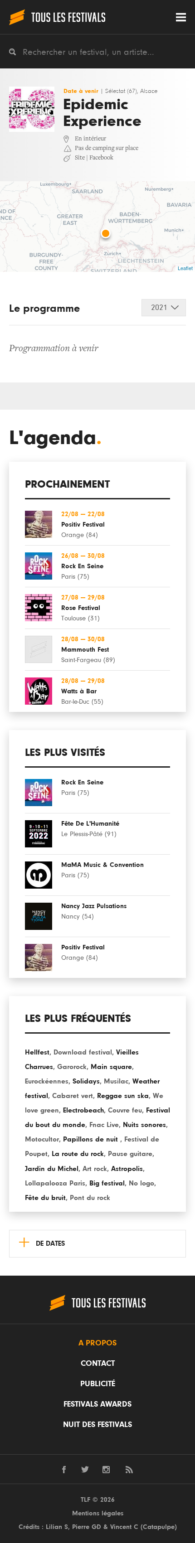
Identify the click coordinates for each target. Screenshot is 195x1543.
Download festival (83, 1052)
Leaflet (185, 267)
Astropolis (127, 1168)
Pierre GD (86, 1527)
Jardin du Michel (51, 1168)
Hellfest (37, 1052)
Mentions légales (97, 1513)
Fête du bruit (45, 1197)
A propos (97, 1343)
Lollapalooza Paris (55, 1183)
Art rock (95, 1168)
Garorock (72, 1066)
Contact (98, 1363)
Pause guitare (130, 1153)
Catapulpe (159, 1527)
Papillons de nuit (91, 1139)
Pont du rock (90, 1197)
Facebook (101, 158)
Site (80, 158)
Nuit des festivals (97, 1425)
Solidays (86, 1081)
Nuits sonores (144, 1124)
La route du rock (78, 1153)
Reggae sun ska (123, 1095)
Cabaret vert (72, 1095)
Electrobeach (83, 1110)
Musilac (116, 1081)
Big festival (107, 1183)
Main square (111, 1066)
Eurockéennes (46, 1081)
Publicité (97, 1384)
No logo (141, 1183)
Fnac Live (104, 1124)
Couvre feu (125, 1110)
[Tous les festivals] (57, 17)
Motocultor (42, 1139)
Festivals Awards (97, 1404)
